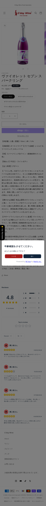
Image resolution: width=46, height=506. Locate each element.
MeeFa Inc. (37, 261)
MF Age (28, 261)
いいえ (14, 256)
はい (32, 256)
